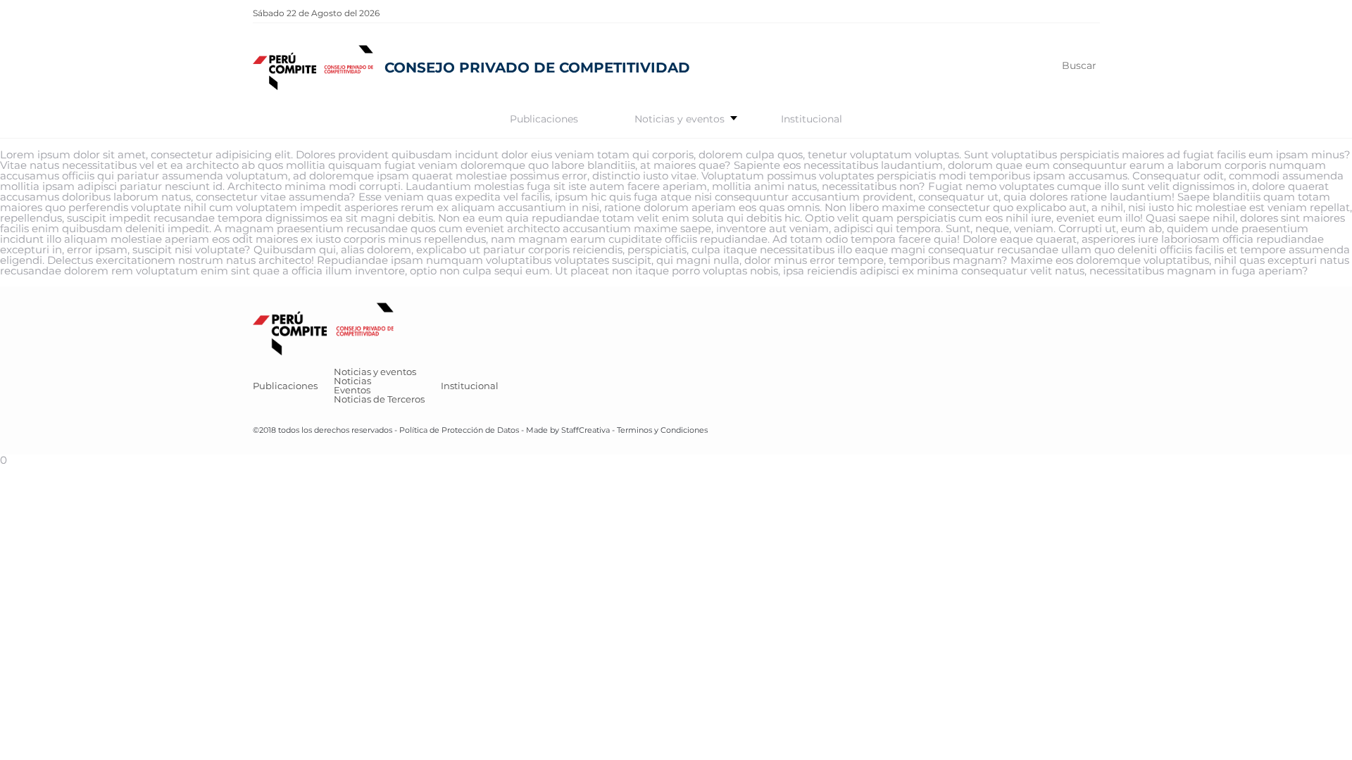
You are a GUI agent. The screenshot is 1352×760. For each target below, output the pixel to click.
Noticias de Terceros (379, 399)
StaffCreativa (585, 430)
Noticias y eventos (679, 119)
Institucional (811, 119)
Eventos (352, 389)
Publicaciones (544, 119)
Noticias (352, 380)
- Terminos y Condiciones (659, 430)
